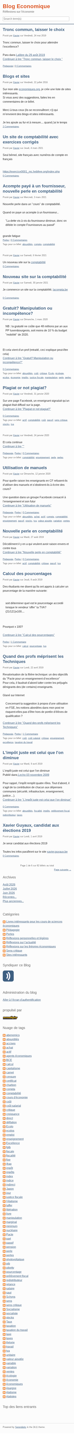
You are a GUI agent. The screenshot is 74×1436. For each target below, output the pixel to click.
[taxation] (4, 1325)
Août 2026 (9, 884)
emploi (10, 1134)
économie (15, 377)
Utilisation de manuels (25, 467)
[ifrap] (4, 1163)
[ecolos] (4, 1130)
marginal (11, 1222)
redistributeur (9, 815)
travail (10, 1346)
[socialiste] (4, 1313)
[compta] (4, 1089)
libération (12, 1209)
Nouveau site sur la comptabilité (34, 276)
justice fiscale (37, 377)
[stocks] (4, 1317)
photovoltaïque (15, 1259)
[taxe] (4, 1334)
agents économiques (19, 1055)
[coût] (4, 1101)
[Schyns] (4, 1296)
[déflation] (4, 1122)
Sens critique (14, 950)
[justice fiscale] (4, 1197)
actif (24, 420)
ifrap (9, 1163)
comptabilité (49, 244)
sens (9, 1300)
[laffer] (4, 1205)
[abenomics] (4, 1035)
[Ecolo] (4, 1126)
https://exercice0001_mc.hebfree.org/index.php (31, 171)
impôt (9, 1168)
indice (10, 1180)
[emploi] (4, 1134)
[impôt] (4, 1168)
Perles (6, 240)
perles (68, 377)
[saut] (4, 1292)
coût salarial (34, 738)
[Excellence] (4, 1143)
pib (8, 1263)
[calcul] (4, 1064)
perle (61, 377)
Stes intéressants (16, 954)
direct (9, 1118)
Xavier (16, 35)
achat (37, 516)
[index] (4, 1176)
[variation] (4, 1367)
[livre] (4, 1213)
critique (43, 373)
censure (11, 1076)
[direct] (4, 1118)
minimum (11, 1226)
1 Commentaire (18, 642)
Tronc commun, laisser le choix (34, 29)
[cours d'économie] (4, 1097)
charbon (11, 1084)
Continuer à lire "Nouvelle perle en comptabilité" (32, 552)
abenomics (13, 1035)
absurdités (27, 244)
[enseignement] (4, 1138)
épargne (11, 1388)
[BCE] (4, 1060)
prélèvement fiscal (60, 811)
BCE (9, 1060)
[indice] (4, 1180)
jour (8, 1192)
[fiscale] (4, 1151)
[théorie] (4, 1342)
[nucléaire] (4, 1230)
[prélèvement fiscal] (4, 1276)
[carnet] (4, 1072)
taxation (11, 1325)
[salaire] (4, 1288)
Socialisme (13, 1309)
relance (10, 1284)
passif (50, 420)
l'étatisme (12, 1201)
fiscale (10, 1151)
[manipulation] (4, 1217)
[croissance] (4, 1114)
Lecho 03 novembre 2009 (33, 774)
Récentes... (10, 897)
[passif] (4, 1242)
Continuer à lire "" (13, 446)
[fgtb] (4, 1147)
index (9, 1176)
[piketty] (4, 1267)
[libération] (4, 1209)
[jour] (4, 1192)
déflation (11, 1122)
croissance (12, 1114)
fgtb (8, 1147)
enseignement (43, 457)
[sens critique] (4, 1305)
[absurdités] (4, 1039)
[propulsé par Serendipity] (11, 1017)
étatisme (11, 1392)
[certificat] (4, 1080)
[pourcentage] (4, 1271)
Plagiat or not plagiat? (25, 387)
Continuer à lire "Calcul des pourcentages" (29, 635)
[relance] (4, 1284)
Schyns (10, 1296)
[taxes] (4, 1338)
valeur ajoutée (45, 521)
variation (57, 521)
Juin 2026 (9, 892)
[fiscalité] (4, 1155)
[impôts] (4, 1172)
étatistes (11, 1396)
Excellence (13, 1143)
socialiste (12, 1313)
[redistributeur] (4, 1280)
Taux (9, 1321)
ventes (66, 521)
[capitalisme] (4, 1068)
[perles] (4, 1255)
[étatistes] (4, 1396)
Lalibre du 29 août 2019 (30, 54)
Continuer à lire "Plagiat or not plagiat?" (27, 409)
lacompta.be (60, 289)
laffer (9, 1205)
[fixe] (4, 1159)
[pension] (4, 1246)
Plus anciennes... (13, 901)
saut (8, 1292)
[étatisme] (4, 1392)
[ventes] (4, 1371)
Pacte (9, 1234)
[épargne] (4, 1388)
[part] (4, 1238)
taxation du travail (24, 742)
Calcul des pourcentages (27, 573)
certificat (11, 1080)
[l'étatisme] (4, 1201)
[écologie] (4, 1375)
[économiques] (4, 1384)
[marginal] (4, 1222)
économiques (14, 1384)
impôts (25, 377)
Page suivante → (62, 869)
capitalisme (13, 1068)
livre (8, 1213)
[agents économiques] (4, 1055)
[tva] (4, 1350)
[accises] (4, 1043)
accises (10, 1043)
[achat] (4, 1047)
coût (36, 373)
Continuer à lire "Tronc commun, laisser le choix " (33, 59)
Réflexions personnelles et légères (27, 938)
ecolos (6, 377)
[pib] (4, 1263)
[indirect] (4, 1184)
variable (11, 1363)
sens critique (61, 420)
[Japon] (4, 1188)
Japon (10, 1188)
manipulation (51, 377)
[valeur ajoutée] (4, 1359)
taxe (8, 1334)
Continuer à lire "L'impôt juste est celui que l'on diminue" (37, 799)
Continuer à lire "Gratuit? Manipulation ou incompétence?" (28, 360)
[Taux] (4, 1321)
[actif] (4, 1051)
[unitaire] (4, 1354)
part (8, 1238)
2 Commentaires (11, 126)
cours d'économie (17, 1097)
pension (11, 1246)
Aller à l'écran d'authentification (22, 999)
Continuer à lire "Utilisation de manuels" (27, 505)
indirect (10, 1184)
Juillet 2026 (10, 888)
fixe (8, 1159)
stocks (6, 424)
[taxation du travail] (4, 1330)
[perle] (4, 1251)
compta (37, 244)
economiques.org (29, 89)
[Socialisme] (4, 1309)
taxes (19, 815)
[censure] (4, 1076)
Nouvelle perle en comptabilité (33, 531)
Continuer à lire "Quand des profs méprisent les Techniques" (31, 725)
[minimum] (4, 1226)
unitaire (10, 1354)
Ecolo (51, 373)
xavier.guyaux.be (57, 851)
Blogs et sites (16, 76)
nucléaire (12, 1230)
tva (12, 424)
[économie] (4, 1379)
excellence (8, 742)
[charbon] (4, 1084)
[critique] (4, 1109)
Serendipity (20, 1427)
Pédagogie (8, 66)
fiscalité (38, 811)
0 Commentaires (23, 66)
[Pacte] (4, 1234)
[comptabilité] (4, 1093)
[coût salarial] (4, 1105)
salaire (10, 1288)
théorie (10, 1342)
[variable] (4, 1363)
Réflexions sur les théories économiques (31, 946)
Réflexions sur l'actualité (21, 942)
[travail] (4, 1346)
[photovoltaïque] (4, 1259)
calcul (25, 646)
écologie (59, 373)
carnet (10, 1072)
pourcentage (36, 646)
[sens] (4, 1300)
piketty (10, 1267)
